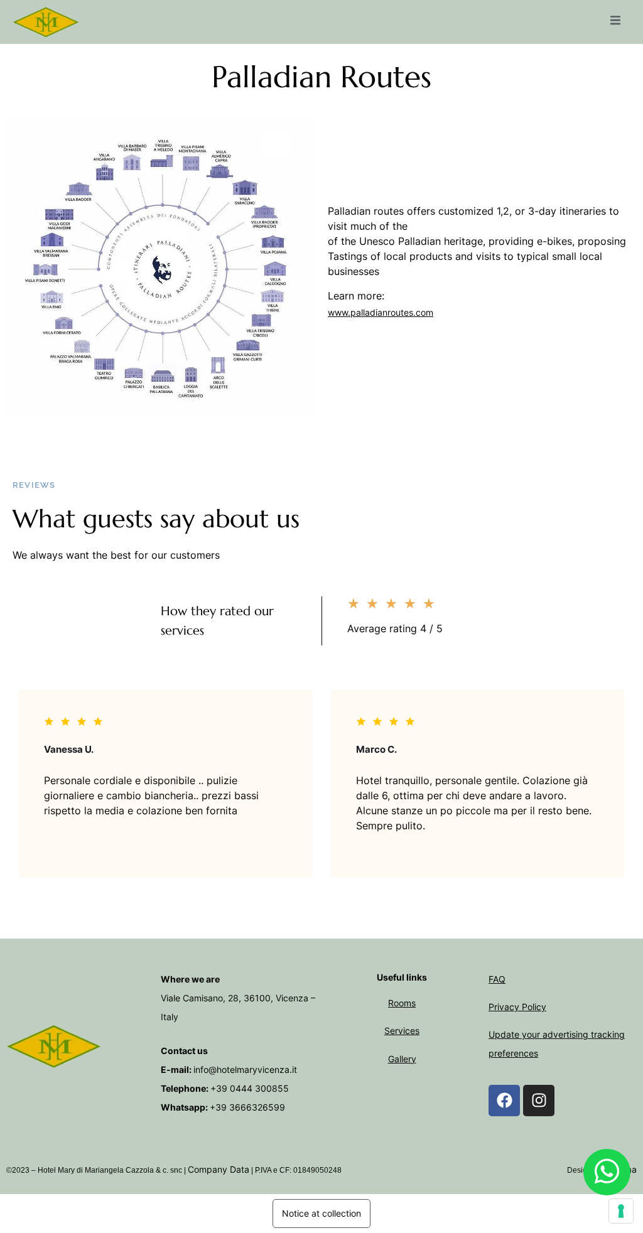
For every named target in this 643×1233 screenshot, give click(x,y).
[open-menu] (615, 22)
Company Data (218, 1169)
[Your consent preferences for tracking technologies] (621, 1211)
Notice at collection (321, 1213)
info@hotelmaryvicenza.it (245, 1069)
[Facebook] (504, 1100)
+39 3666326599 (247, 1107)
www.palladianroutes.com (380, 312)
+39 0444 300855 (249, 1088)
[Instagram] (538, 1100)
